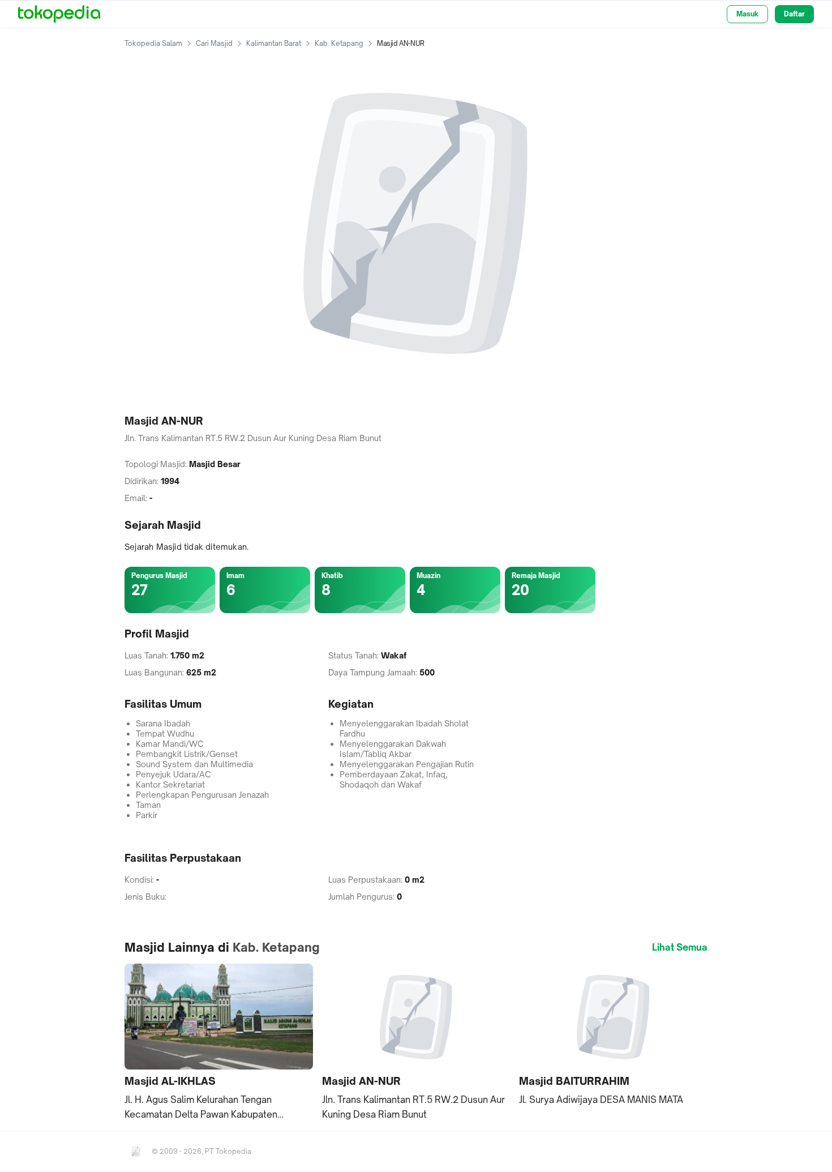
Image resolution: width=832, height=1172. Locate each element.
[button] (219, 1043)
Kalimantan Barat (273, 43)
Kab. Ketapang (339, 43)
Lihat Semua (679, 947)
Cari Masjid (214, 43)
